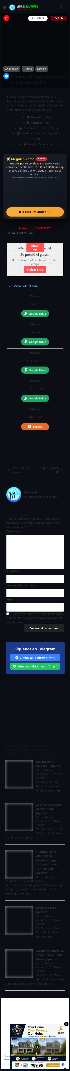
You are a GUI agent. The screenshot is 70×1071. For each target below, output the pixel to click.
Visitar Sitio (35, 269)
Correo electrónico (20, 585)
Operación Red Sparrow (19, 470)
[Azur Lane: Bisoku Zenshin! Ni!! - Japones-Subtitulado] (19, 817)
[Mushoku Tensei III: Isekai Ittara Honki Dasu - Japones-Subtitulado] (19, 963)
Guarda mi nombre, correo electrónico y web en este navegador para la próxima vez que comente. (34, 618)
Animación (11, 69)
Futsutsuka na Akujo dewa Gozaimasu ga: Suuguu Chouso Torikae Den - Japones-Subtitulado (47, 864)
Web (9, 599)
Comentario (15, 531)
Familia (41, 69)
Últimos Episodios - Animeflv (24, 746)
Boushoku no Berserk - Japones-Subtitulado (48, 766)
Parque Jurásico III (49, 470)
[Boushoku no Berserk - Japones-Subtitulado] (19, 774)
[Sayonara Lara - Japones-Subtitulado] (19, 920)
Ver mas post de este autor (41, 496)
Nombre (13, 571)
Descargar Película (26, 285)
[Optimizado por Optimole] (63, 1064)
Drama (28, 69)
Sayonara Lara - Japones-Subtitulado (47, 912)
